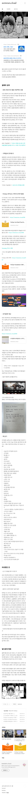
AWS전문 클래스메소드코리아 (12, 58)
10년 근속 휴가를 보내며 (18, 185)
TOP (25, 786)
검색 (21, 3)
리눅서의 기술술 (5, 792)
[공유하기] (7, 704)
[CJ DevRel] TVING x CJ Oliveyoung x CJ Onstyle (11, 716)
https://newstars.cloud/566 (16, 232)
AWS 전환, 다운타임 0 (9, 47)
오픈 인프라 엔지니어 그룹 (7, 786)
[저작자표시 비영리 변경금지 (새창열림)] (20, 704)
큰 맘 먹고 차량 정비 (8, 713)
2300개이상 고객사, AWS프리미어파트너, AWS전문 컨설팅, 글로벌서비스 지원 (14, 61)
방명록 (8, 9)
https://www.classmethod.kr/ (11, 55)
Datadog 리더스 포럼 (7, 248)
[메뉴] (25, 3)
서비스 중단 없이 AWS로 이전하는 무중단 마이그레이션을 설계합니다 (9, 49)
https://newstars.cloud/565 (17, 217)
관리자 (16, 9)
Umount (4, 788)
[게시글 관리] (9, 704)
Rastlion (4, 790)
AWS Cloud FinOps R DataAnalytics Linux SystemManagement (10, 766)
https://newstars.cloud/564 (9, 333)
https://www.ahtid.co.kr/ (10, 44)
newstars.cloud (9, 3)
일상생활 (6, 711)
